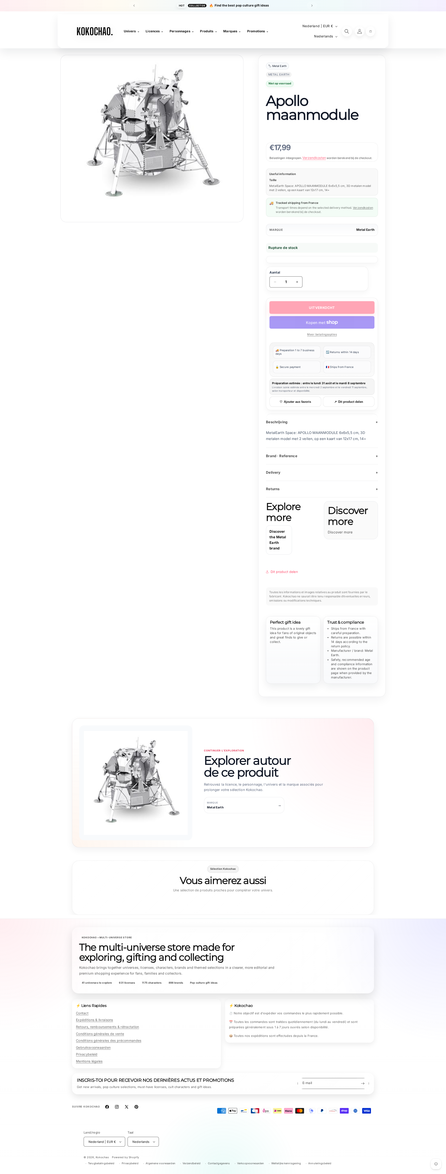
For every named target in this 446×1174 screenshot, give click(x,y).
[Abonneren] (363, 1083)
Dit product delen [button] (284, 572)
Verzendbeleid (191, 1163)
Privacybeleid (87, 1054)
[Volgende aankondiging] (312, 6)
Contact (82, 1013)
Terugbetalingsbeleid (101, 1163)
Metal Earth (365, 229)
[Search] (347, 31)
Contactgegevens (219, 1163)
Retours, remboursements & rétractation (107, 1027)
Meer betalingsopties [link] (322, 334)
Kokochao (102, 1157)
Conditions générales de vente (100, 1034)
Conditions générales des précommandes (108, 1040)
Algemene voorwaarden (160, 1163)
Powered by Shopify (125, 1157)
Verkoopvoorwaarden (250, 1163)
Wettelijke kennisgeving (286, 1163)
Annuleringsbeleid (319, 1163)
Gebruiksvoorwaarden (93, 1047)
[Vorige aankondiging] (134, 6)
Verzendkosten (314, 158)
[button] (370, 31)
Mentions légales (89, 1061)
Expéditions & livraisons (94, 1020)
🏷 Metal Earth (277, 66)
